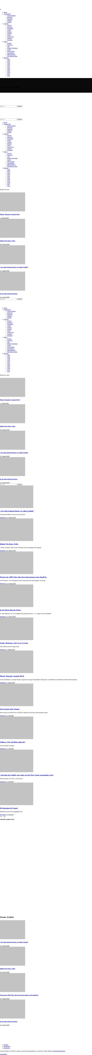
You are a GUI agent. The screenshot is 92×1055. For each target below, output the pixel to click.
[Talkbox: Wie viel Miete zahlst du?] (16, 738)
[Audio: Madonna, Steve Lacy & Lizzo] (16, 639)
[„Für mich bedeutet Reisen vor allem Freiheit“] (12, 263)
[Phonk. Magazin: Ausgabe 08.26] (12, 211)
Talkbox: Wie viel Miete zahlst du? (12, 742)
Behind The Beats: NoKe (7, 241)
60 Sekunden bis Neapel (9, 808)
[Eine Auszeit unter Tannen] (16, 705)
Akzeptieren (3, 1054)
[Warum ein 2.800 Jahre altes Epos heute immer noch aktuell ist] (16, 573)
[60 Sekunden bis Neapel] (16, 804)
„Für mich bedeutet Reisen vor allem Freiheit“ (14, 267)
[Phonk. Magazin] (17, 83)
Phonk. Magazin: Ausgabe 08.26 (10, 214)
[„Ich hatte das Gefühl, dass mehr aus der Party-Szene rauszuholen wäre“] (16, 771)
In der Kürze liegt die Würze (8, 293)
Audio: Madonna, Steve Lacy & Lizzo (14, 643)
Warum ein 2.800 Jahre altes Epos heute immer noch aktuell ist (23, 577)
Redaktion (3, 517)
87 (4, 816)
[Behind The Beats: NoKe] (12, 237)
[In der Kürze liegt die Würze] (12, 290)
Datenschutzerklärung (59, 1051)
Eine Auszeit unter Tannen (9, 709)
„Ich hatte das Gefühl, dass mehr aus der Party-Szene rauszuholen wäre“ (27, 775)
